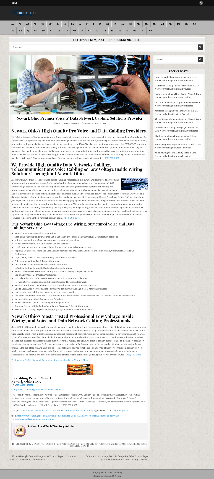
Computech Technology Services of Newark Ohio (36, 389)
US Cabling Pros (120, 410)
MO (170, 24)
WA (134, 30)
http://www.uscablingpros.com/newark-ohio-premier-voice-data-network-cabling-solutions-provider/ (68, 416)
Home (14, 3)
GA (72, 24)
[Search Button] (201, 3)
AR (35, 24)
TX (112, 30)
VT (127, 30)
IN (100, 24)
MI (154, 24)
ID (87, 24)
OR (74, 30)
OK (66, 30)
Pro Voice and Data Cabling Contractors (34, 419)
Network (57, 444)
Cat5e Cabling (35, 444)
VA (119, 30)
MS (178, 24)
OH (59, 30)
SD (97, 30)
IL (93, 24)
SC (89, 30)
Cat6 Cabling (47, 444)
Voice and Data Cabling (79, 446)
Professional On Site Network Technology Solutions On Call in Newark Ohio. (49, 360)
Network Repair (125, 444)
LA (122, 24)
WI (142, 30)
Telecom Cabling (140, 444)
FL (65, 24)
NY (51, 30)
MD (138, 24)
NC (186, 24)
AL (12, 24)
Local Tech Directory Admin (67, 123)
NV (43, 30)
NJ (28, 30)
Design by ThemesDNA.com (107, 476)
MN (162, 24)
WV (150, 30)
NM (35, 30)
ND (194, 24)
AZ (27, 24)
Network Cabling (69, 444)
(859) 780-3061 (111, 158)
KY (115, 24)
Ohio (104, 123)
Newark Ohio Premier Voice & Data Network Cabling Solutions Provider (80, 118)
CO (50, 24)
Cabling (24, 444)
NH (20, 30)
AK (20, 24)
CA (42, 24)
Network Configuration (88, 444)
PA (82, 30)
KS (107, 24)
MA (130, 24)
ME (146, 24)
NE (13, 30)
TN (104, 30)
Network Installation (108, 444)
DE (58, 24)
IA (80, 24)
